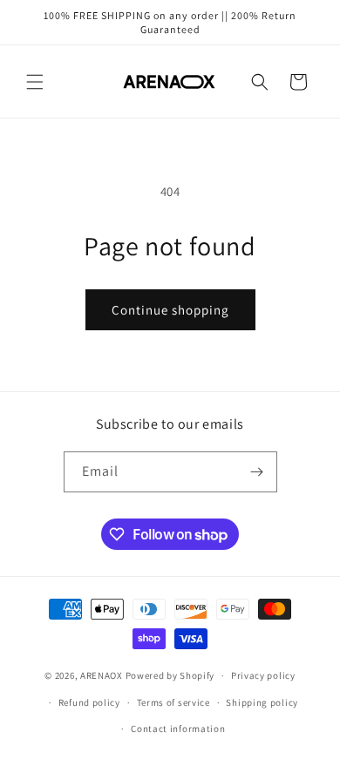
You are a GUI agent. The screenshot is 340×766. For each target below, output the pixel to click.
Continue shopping (170, 310)
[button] (35, 82)
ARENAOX (101, 675)
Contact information (178, 728)
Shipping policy (262, 702)
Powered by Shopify (170, 675)
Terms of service (173, 702)
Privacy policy (263, 675)
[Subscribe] (257, 471)
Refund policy (89, 702)
